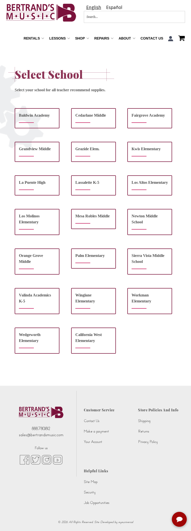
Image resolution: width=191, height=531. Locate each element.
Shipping (144, 421)
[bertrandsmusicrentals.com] (41, 13)
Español (114, 7)
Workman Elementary (141, 298)
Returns (143, 431)
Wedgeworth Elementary (30, 338)
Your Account (93, 442)
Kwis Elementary (146, 149)
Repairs (102, 38)
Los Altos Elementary (150, 182)
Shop (80, 38)
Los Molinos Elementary (29, 219)
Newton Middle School (145, 219)
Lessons (58, 38)
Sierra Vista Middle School (148, 258)
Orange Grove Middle (31, 258)
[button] (170, 38)
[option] (114, 7)
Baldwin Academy (34, 115)
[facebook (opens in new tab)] (24, 459)
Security (90, 492)
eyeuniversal (125, 522)
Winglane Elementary (85, 298)
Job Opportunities (96, 503)
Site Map (90, 482)
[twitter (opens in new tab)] (36, 459)
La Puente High (32, 182)
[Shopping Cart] (180, 38)
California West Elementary (88, 338)
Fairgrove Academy (148, 115)
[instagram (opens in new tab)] (46, 459)
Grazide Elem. (87, 149)
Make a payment (96, 431)
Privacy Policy (148, 442)
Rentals (32, 38)
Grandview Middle (35, 149)
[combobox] (94, 7)
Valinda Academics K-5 (35, 298)
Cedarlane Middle (90, 115)
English (93, 7)
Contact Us (152, 38)
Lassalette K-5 (87, 182)
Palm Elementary (90, 255)
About (125, 38)
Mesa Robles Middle (92, 216)
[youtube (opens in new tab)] (57, 459)
